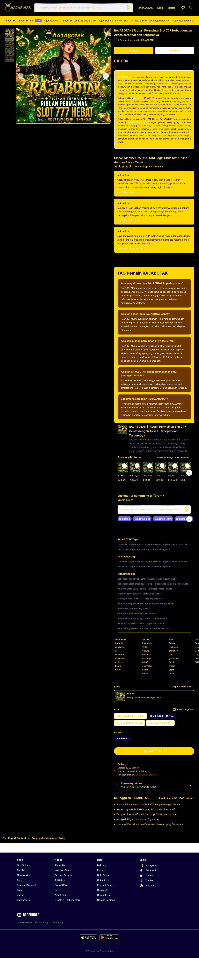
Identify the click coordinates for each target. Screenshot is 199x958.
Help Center (103, 875)
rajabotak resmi (70, 20)
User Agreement (24, 922)
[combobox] (84, 8)
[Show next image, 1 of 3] (106, 76)
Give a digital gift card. (146, 774)
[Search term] (128, 8)
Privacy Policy (41, 922)
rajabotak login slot (183, 20)
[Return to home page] (18, 7)
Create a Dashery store (67, 899)
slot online (141, 20)
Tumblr (149, 880)
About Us (60, 865)
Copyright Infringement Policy (48, 838)
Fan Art (21, 870)
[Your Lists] (183, 7)
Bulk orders (23, 899)
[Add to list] (124, 465)
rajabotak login (29, 20)
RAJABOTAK (124, 77)
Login (20, 890)
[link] (125, 518)
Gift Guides (23, 865)
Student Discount (26, 885)
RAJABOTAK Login (137, 122)
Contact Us (103, 895)
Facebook (151, 870)
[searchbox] (154, 509)
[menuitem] (10, 20)
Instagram (151, 865)
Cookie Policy (57, 922)
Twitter (149, 875)
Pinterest (150, 885)
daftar (20, 895)
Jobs (57, 890)
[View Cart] (190, 7)
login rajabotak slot (159, 20)
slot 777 (128, 20)
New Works (23, 875)
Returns (101, 870)
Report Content (17, 838)
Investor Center (63, 870)
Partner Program (64, 875)
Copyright (102, 890)
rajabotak (10, 20)
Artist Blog (61, 895)
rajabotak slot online (110, 20)
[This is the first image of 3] (20, 76)
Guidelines (103, 880)
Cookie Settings (106, 900)
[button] (9, 33)
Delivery (101, 865)
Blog (19, 880)
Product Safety (105, 885)
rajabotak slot (51, 20)
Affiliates (60, 880)
